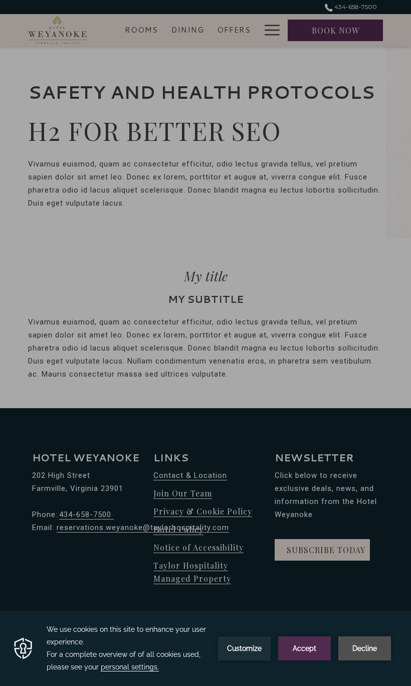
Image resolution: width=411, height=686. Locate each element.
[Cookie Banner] (205, 648)
